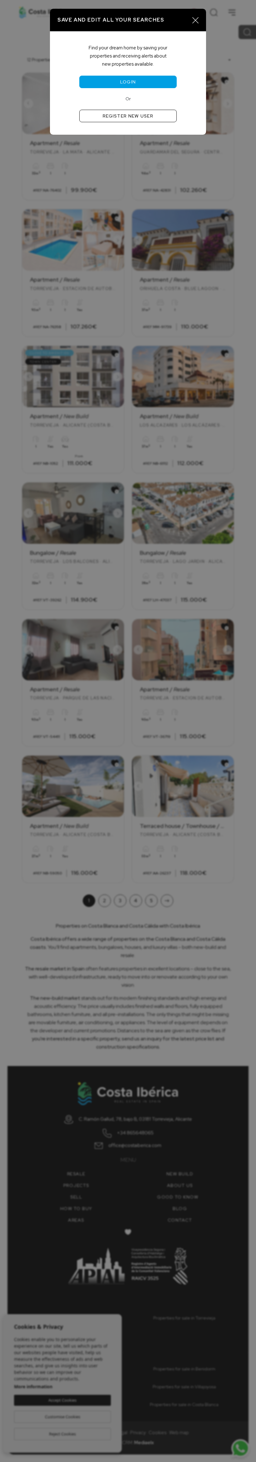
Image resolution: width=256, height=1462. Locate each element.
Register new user (128, 116)
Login (128, 82)
